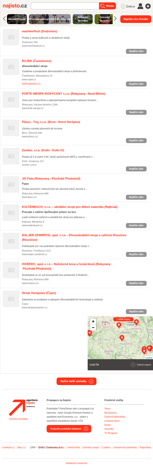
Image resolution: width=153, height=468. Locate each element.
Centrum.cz (8, 447)
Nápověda (145, 447)
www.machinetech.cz (33, 45)
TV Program (110, 433)
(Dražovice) (39, 31)
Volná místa (73, 447)
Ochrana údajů (91, 447)
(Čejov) (39, 293)
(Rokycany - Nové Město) (63, 93)
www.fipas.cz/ (29, 197)
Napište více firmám (136, 19)
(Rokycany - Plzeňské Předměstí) (51, 178)
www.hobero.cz (30, 283)
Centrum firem (112, 421)
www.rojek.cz (29, 79)
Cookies (106, 447)
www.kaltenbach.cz (32, 225)
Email (107, 425)
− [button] (93, 327)
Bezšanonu (110, 412)
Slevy (107, 408)
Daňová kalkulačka (114, 416)
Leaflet (149, 357)
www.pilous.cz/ (30, 136)
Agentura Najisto (23, 407)
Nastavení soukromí (76, 463)
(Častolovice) (36, 61)
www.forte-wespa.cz (32, 108)
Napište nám (136, 51)
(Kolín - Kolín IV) (43, 150)
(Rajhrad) (69, 206)
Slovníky (109, 429)
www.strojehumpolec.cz (34, 307)
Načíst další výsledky (73, 381)
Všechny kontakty (18, 419)
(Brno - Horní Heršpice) (51, 122)
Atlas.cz (21, 447)
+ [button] (93, 321)
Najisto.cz (17, 6)
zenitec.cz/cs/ (29, 164)
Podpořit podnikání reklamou (66, 429)
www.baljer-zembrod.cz (34, 254)
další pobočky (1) (31, 83)
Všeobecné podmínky (125, 447)
